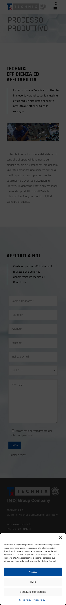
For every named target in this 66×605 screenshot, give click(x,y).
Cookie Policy (25, 600)
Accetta (33, 571)
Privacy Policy (39, 600)
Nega (33, 582)
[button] (60, 538)
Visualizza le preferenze (33, 592)
